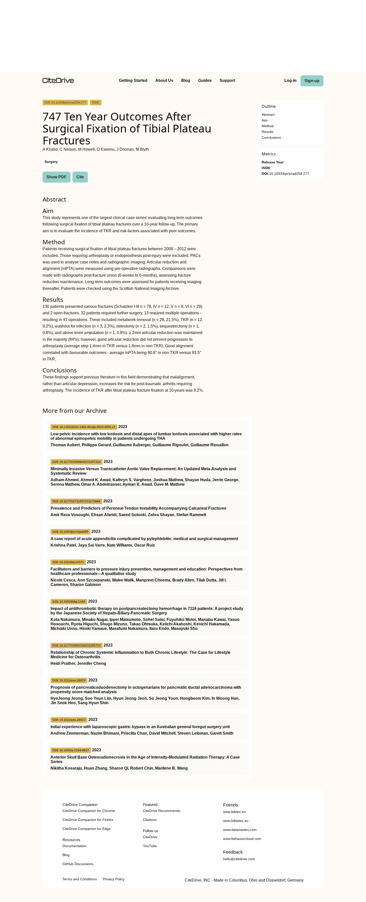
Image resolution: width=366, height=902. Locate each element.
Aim (265, 120)
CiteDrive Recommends (161, 811)
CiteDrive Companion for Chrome (88, 811)
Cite (80, 177)
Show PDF (56, 177)
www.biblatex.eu (235, 821)
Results (267, 132)
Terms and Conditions (79, 879)
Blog (185, 80)
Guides (205, 80)
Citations (150, 820)
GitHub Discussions (77, 864)
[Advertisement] (183, 37)
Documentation (74, 846)
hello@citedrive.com (239, 859)
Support (227, 80)
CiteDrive (150, 837)
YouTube (150, 846)
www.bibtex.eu (234, 812)
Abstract (268, 114)
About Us (164, 80)
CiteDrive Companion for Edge (86, 829)
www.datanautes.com (240, 830)
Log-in (290, 80)
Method (268, 126)
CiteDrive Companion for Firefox (87, 820)
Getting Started (133, 80)
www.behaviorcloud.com (242, 839)
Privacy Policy (113, 879)
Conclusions (271, 137)
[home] (58, 82)
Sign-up (312, 81)
